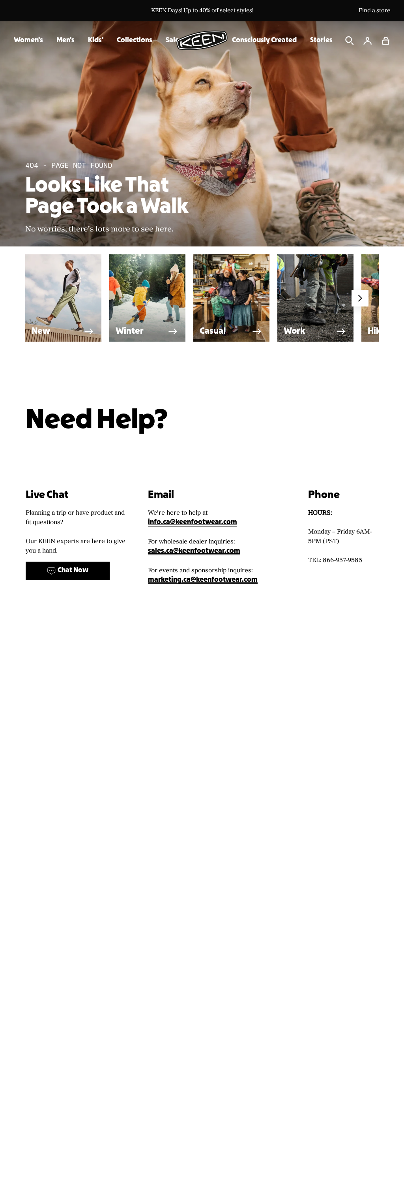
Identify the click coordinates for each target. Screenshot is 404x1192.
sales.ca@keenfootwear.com (194, 551)
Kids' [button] (95, 40)
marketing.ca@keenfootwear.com (203, 580)
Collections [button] (134, 40)
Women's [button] (28, 40)
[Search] (349, 41)
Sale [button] (172, 40)
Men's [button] (65, 40)
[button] (386, 41)
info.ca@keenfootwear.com (192, 522)
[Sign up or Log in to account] (367, 41)
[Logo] (202, 40)
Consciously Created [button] (264, 40)
